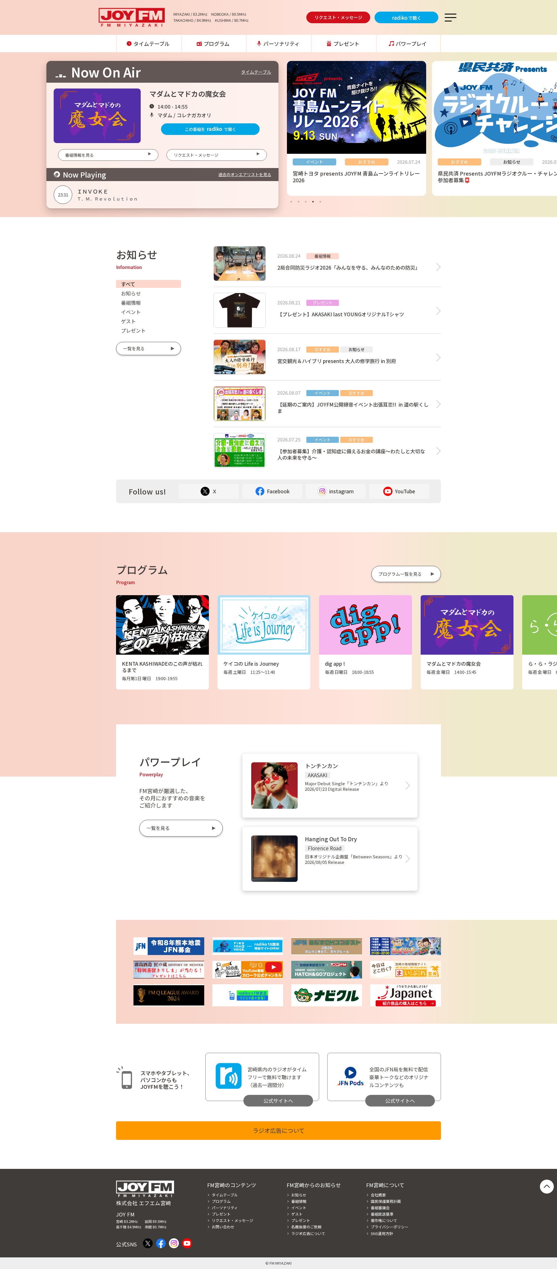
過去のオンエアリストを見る (244, 174)
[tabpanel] (356, 128)
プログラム (216, 43)
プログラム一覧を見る (400, 574)
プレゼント (346, 43)
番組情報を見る (79, 155)
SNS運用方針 (382, 1233)
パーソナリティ (281, 43)
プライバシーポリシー (389, 1227)
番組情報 (131, 302)
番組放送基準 (382, 1214)
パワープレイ (411, 43)
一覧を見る (134, 348)
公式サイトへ (278, 1100)
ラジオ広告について (279, 1130)
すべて (128, 284)
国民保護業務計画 (386, 1201)
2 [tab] (298, 202)
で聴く (406, 17)
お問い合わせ (223, 1227)
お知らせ (131, 293)
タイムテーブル (151, 43)
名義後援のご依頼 (306, 1227)
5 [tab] (320, 202)
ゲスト (128, 321)
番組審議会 (380, 1207)
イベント (131, 311)
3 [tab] (306, 202)
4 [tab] (313, 202)
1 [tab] (291, 202)
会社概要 (378, 1195)
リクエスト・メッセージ (338, 17)
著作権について (384, 1220)
